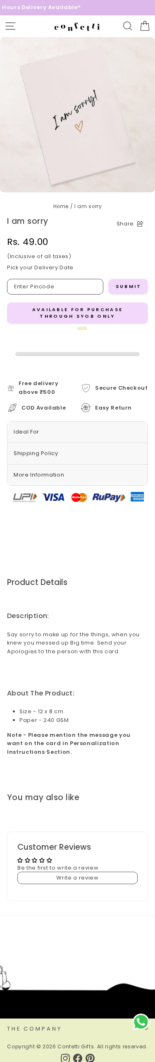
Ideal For (26, 432)
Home (61, 206)
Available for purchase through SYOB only (77, 312)
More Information (39, 475)
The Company (34, 1029)
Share (125, 224)
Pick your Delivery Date (40, 267)
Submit (129, 286)
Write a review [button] (77, 878)
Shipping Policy (36, 453)
